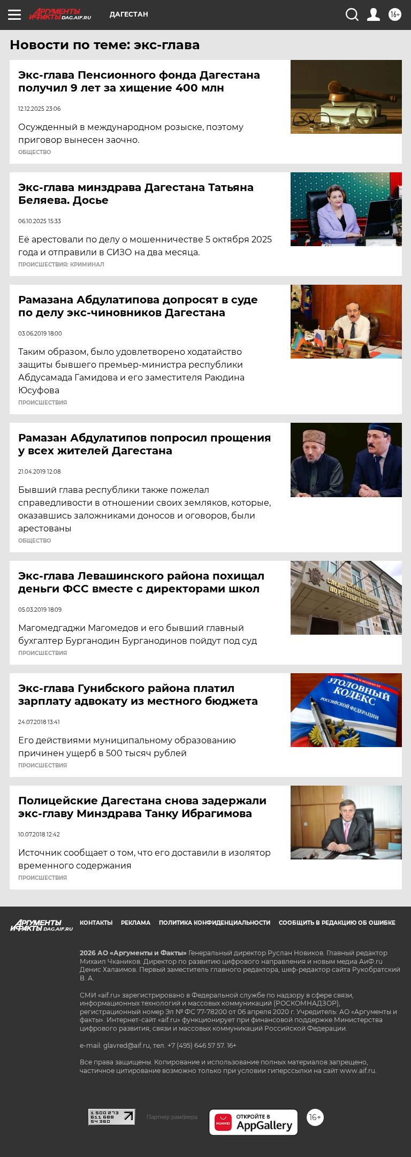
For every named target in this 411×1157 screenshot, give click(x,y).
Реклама (135, 922)
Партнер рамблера (172, 1117)
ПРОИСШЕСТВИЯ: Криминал (61, 265)
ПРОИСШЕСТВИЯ (42, 403)
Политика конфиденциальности (214, 922)
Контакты (96, 922)
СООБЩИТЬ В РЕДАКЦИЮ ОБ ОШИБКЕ (337, 922)
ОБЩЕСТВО (34, 152)
